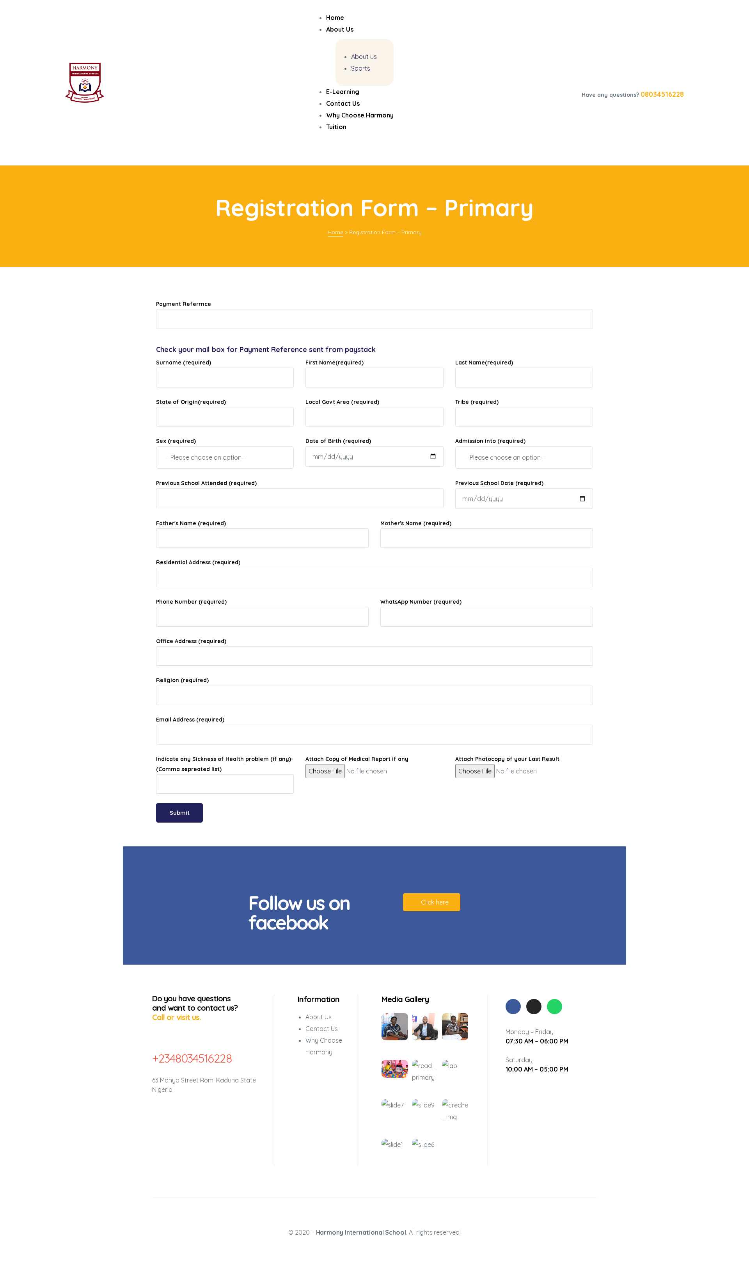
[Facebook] (513, 1006)
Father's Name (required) (191, 523)
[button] (431, 902)
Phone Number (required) (191, 601)
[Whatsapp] (554, 1006)
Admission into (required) (490, 440)
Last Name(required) (484, 362)
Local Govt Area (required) (342, 401)
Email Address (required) (190, 719)
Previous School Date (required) (499, 483)
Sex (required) (176, 440)
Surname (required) (183, 362)
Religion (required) (182, 680)
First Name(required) (334, 362)
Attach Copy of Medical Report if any (356, 758)
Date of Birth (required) (338, 440)
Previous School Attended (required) (206, 483)
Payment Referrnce (183, 303)
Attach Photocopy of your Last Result (507, 758)
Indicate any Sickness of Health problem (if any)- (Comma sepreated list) (224, 764)
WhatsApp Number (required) (420, 601)
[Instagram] (533, 1006)
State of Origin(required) (191, 401)
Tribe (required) (477, 401)
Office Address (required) (191, 641)
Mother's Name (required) (415, 523)
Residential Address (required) (198, 562)
